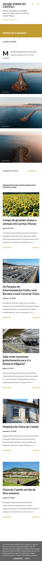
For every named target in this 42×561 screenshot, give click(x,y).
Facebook (13, 19)
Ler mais (35, 247)
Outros (15, 171)
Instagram (6, 19)
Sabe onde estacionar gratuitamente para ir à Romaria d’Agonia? (17, 360)
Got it (27, 559)
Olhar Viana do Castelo (14, 5)
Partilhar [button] (32, 171)
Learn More (18, 559)
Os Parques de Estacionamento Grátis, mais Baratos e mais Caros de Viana (21, 290)
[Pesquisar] (32, 4)
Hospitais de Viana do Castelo (21, 426)
